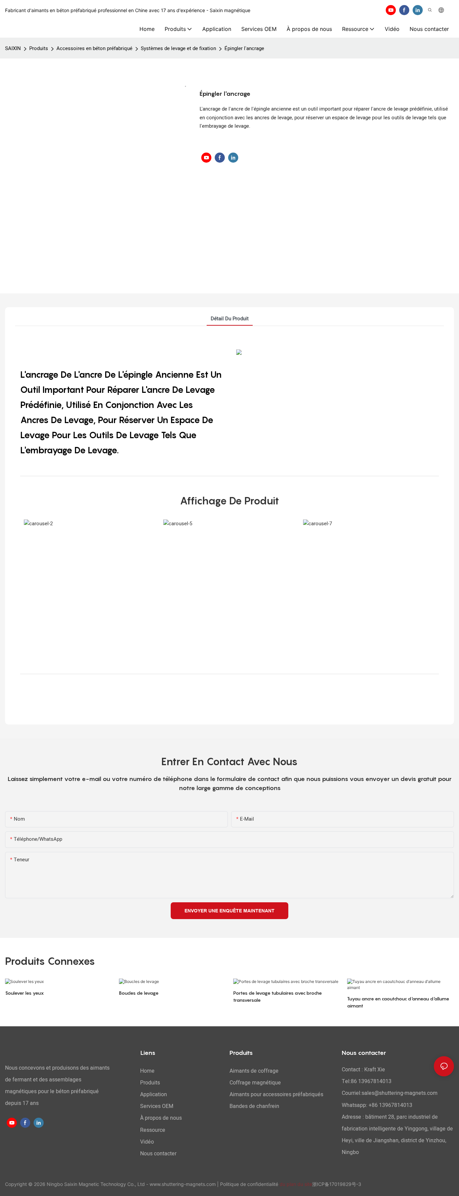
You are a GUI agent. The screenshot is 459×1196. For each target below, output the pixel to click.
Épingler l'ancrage (244, 48)
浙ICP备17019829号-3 (336, 1184)
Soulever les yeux (24, 993)
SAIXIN (13, 48)
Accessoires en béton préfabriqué (94, 48)
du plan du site (296, 1184)
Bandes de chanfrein (254, 1106)
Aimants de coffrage (254, 1071)
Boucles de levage (139, 993)
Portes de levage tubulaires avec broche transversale (277, 996)
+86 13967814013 (390, 1105)
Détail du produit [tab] (230, 318)
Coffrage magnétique (255, 1083)
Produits (38, 48)
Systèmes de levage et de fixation (178, 48)
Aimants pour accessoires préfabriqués (276, 1094)
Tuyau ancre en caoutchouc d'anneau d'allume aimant (398, 1002)
